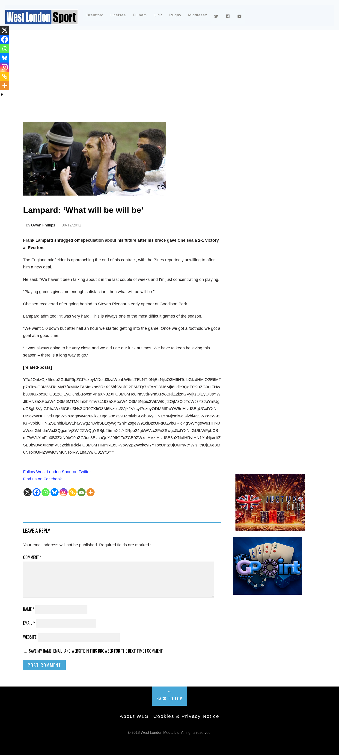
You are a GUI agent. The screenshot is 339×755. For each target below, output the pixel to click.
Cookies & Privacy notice (186, 716)
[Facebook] (37, 492)
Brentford (95, 15)
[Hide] (2, 94)
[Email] (81, 492)
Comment (32, 557)
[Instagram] (63, 492)
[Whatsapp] (46, 492)
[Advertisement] (161, 74)
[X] (28, 492)
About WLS (134, 716)
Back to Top (169, 698)
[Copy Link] (72, 492)
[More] (90, 492)
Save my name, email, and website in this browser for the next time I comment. (96, 651)
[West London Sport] (41, 21)
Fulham (140, 15)
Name (28, 609)
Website (29, 637)
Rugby (175, 15)
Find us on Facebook (42, 479)
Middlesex (197, 15)
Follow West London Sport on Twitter (57, 472)
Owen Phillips (43, 225)
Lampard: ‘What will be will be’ (83, 210)
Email (29, 623)
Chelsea (118, 15)
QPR (158, 15)
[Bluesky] (55, 492)
